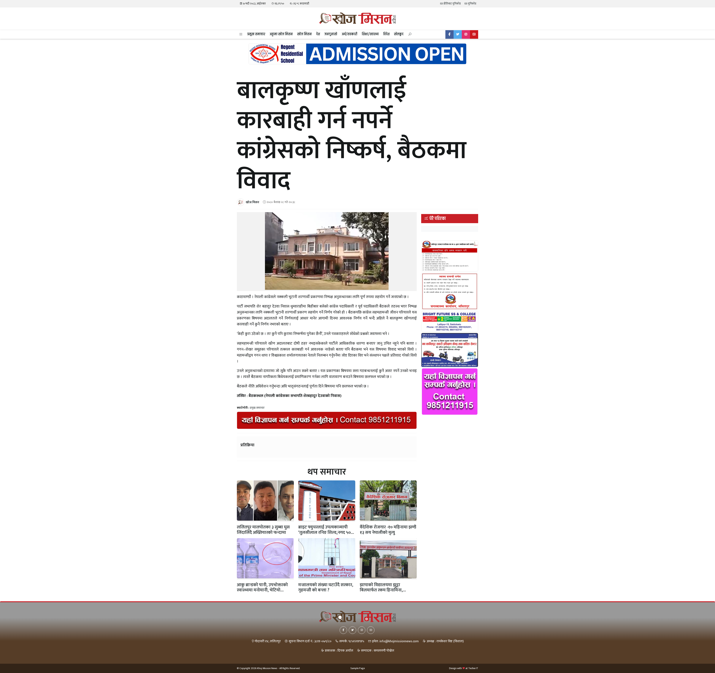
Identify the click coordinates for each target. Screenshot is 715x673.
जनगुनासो (330, 34)
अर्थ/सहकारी (349, 34)
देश (318, 34)
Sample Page (357, 668)
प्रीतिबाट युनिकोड (452, 3)
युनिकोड (471, 3)
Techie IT (473, 668)
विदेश (386, 34)
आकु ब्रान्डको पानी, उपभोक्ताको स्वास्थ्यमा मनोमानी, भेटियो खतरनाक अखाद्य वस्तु (262, 590)
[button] (241, 34)
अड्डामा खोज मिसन (281, 34)
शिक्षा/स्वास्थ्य (370, 34)
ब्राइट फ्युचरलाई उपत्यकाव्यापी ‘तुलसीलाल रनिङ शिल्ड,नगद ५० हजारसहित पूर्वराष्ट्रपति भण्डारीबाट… (324, 535)
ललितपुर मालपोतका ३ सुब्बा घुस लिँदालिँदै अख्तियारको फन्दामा (263, 529)
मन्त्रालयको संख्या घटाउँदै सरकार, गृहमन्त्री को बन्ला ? (325, 587)
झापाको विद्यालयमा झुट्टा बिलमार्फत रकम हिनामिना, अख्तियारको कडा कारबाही (381, 590)
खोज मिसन (304, 34)
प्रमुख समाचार (256, 34)
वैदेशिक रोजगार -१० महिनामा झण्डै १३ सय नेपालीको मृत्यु (388, 529)
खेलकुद (398, 34)
